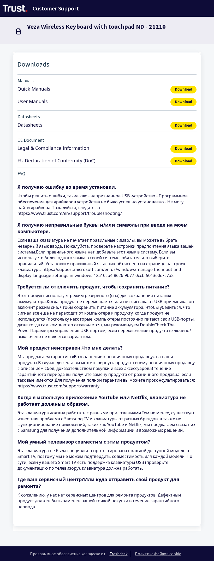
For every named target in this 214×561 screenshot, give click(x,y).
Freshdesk (119, 553)
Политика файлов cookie (158, 553)
